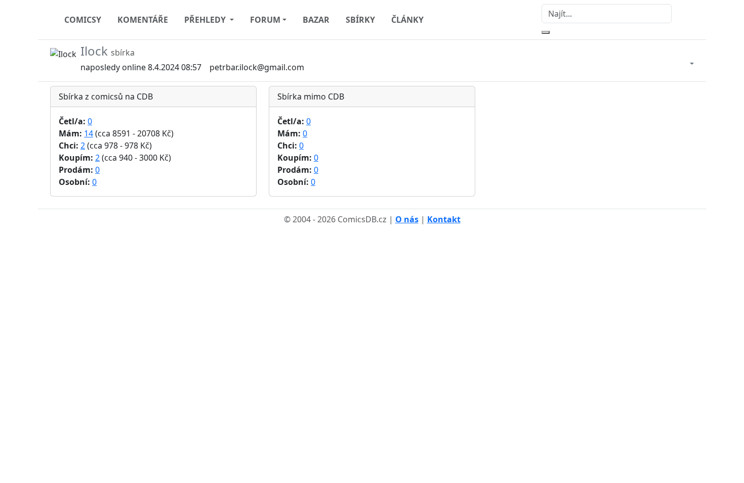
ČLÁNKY (407, 19)
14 (88, 133)
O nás (407, 219)
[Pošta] (682, 61)
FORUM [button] (265, 19)
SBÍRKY (360, 19)
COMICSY (82, 19)
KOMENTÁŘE (142, 19)
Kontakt (444, 219)
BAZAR (316, 19)
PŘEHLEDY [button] (206, 19)
